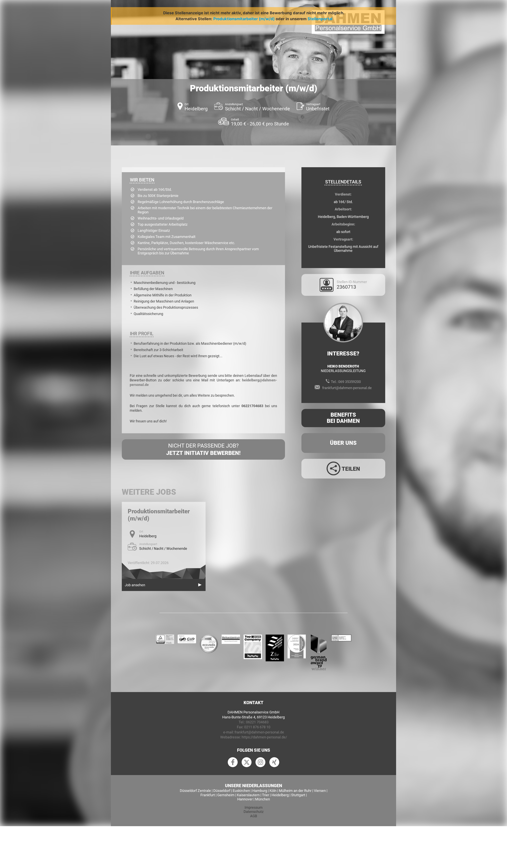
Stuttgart (298, 795)
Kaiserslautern (248, 795)
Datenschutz (254, 812)
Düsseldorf (221, 791)
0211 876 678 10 (257, 727)
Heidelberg (280, 795)
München (262, 799)
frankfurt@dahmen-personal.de (347, 388)
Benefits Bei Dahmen (343, 417)
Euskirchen (241, 791)
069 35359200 (349, 382)
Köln (273, 791)
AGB (253, 816)
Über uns (343, 443)
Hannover (245, 799)
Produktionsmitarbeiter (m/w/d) (244, 18)
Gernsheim (225, 795)
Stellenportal (320, 18)
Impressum (254, 807)
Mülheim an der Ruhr (295, 791)
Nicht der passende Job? (203, 449)
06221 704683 (257, 722)
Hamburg (259, 791)
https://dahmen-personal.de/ (264, 737)
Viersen (320, 791)
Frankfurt (207, 795)
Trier (265, 795)
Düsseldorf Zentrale (195, 791)
